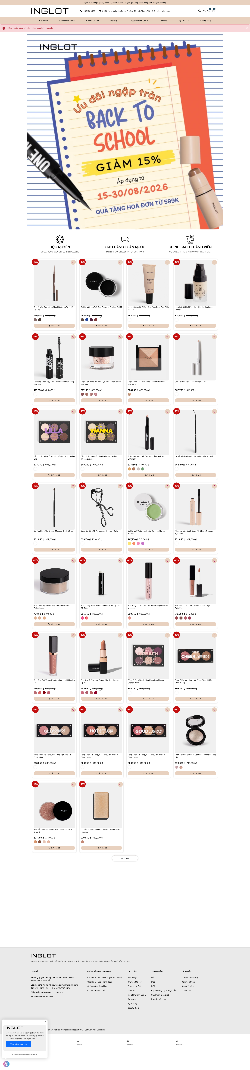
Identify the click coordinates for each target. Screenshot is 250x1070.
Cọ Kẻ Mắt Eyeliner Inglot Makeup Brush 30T (194, 456)
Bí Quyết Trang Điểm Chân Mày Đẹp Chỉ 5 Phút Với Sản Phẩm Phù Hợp (199, 897)
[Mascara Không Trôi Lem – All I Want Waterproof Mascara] (100, 883)
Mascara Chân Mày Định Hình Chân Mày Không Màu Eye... (54, 383)
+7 (146, 541)
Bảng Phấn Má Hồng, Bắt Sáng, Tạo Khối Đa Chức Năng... (194, 681)
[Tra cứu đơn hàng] (204, 10)
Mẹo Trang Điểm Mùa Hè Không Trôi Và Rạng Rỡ (149, 897)
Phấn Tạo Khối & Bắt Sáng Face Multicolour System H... (146, 383)
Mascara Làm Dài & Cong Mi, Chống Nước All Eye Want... (194, 532)
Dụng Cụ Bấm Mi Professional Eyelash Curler (99, 531)
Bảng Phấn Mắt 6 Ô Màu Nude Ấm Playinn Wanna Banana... (99, 457)
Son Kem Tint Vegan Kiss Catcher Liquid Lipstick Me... (54, 681)
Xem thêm (125, 858)
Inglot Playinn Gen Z (139, 21)
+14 (100, 690)
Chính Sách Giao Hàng (97, 986)
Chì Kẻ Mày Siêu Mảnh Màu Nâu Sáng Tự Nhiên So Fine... (54, 308)
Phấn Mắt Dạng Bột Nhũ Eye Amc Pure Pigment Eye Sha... (101, 383)
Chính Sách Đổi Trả (96, 990)
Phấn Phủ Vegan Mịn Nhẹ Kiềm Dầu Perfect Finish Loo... (52, 606)
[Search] (199, 10)
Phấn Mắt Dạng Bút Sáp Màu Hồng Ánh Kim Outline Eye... (146, 457)
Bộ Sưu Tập (184, 21)
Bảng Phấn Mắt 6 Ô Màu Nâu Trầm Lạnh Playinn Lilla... (54, 457)
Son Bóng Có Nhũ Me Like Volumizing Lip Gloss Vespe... (148, 606)
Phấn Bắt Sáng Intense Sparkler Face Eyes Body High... (195, 756)
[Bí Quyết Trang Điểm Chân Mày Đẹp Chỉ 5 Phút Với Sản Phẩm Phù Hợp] (200, 883)
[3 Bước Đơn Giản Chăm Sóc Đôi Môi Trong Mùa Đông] (50, 883)
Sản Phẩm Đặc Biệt (160, 995)
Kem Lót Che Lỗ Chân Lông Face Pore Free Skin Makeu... (148, 308)
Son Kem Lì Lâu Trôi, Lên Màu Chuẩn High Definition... (192, 606)
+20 (100, 318)
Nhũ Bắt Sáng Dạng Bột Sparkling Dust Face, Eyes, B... (53, 830)
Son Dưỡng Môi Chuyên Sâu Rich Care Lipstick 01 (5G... (101, 606)
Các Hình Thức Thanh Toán (99, 982)
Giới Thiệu (43, 21)
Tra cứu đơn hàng (190, 977)
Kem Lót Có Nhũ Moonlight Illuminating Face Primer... (194, 308)
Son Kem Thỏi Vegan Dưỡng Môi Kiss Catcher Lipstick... (100, 681)
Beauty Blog (205, 21)
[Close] (247, 28)
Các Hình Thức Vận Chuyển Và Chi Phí (104, 977)
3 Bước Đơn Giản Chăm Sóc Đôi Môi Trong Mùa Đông (48, 897)
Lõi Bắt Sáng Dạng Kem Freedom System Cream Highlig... (101, 830)
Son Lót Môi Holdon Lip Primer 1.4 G (190, 382)
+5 (193, 616)
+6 (146, 467)
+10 (100, 392)
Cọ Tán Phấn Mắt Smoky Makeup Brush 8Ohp (53, 531)
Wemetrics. (55, 1030)
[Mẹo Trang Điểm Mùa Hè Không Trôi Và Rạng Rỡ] (150, 883)
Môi (153, 986)
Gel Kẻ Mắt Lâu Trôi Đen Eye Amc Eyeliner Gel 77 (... (101, 308)
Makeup (114, 21)
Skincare (163, 21)
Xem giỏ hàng (188, 986)
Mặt (153, 982)
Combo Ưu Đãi (92, 21)
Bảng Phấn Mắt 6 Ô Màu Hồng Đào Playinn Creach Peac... (146, 681)
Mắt (153, 977)
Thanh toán (187, 990)
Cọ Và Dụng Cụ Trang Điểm (163, 990)
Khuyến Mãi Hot (66, 21)
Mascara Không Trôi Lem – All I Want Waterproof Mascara (98, 897)
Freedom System (159, 999)
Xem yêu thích (188, 982)
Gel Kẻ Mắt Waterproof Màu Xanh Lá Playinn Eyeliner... (146, 532)
